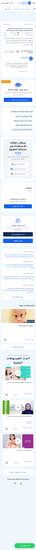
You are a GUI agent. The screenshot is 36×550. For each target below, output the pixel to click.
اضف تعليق (16, 206)
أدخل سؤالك (18, 241)
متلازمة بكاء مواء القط (26, 326)
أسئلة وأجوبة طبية (26, 9)
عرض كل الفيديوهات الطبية (18, 472)
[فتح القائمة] (33, 3)
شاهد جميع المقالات (18, 347)
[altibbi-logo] (24, 3)
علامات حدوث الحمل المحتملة (23, 121)
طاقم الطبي (24, 58)
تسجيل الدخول (5, 3)
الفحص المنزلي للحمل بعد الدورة (22, 129)
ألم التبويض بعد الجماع (23, 116)
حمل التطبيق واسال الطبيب (19, 100)
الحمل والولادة (17, 9)
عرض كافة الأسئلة (18, 297)
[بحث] (11, 3)
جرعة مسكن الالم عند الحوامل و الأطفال (19, 416)
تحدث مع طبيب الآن (18, 234)
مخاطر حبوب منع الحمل (24, 450)
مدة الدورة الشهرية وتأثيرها (24, 125)
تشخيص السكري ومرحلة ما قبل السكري (19, 382)
